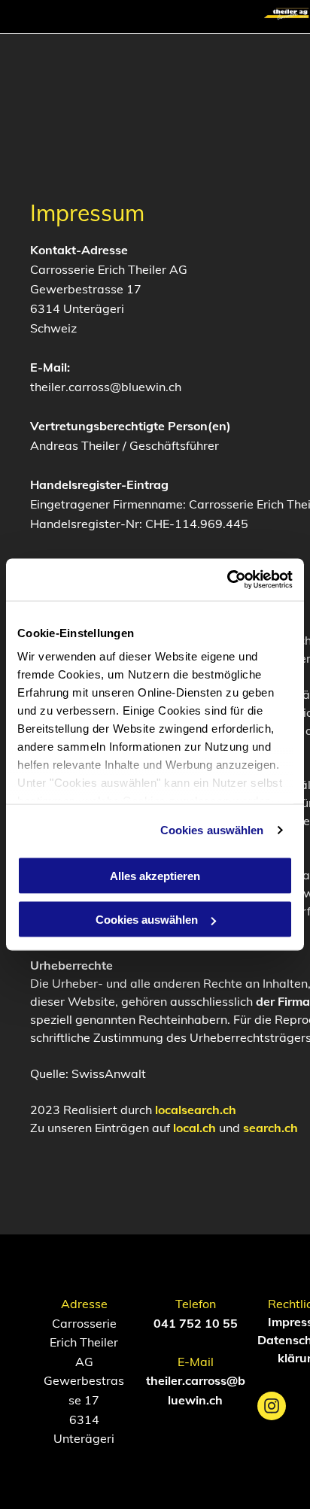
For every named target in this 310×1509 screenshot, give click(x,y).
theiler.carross (186, 1380)
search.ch (270, 1127)
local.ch (194, 1127)
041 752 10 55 (195, 1323)
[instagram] (271, 1408)
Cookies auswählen (212, 830)
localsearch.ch (195, 1109)
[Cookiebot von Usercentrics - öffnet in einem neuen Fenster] (227, 580)
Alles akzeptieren (155, 875)
